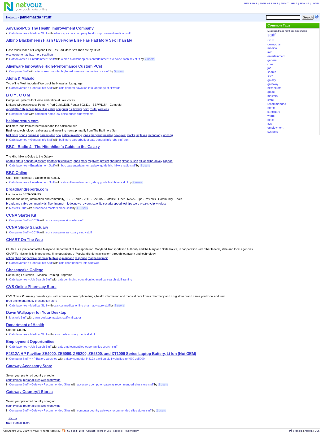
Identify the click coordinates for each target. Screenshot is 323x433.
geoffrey (52, 161)
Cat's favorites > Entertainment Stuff (32, 59)
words (116, 88)
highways (55, 258)
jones (86, 135)
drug (9, 300)
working (168, 135)
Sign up (304, 3)
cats (72, 33)
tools (136, 203)
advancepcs (61, 33)
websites (118, 358)
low (58, 114)
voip (152, 203)
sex (44, 54)
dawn (36, 317)
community (36, 203)
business (33, 135)
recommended (124, 384)
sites (37, 380)
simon (126, 161)
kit (67, 220)
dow (58, 135)
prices (72, 114)
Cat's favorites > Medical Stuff (28, 33)
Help (294, 3)
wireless (103, 109)
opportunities (93, 346)
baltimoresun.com (22, 121)
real (123, 135)
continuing (70, 279)
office (64, 114)
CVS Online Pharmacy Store (31, 287)
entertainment (100, 59)
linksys (77, 109)
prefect (104, 161)
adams (10, 161)
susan (134, 161)
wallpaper (74, 317)
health (92, 33)
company (81, 33)
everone (17, 54)
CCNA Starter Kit (21, 215)
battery (68, 358)
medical (119, 33)
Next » (13, 418)
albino (65, 59)
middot (69, 203)
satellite (97, 203)
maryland (97, 135)
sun (126, 139)
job (94, 279)
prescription (42, 300)
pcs (101, 71)
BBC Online (16, 173)
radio (126, 165)
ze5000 (140, 358)
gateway (109, 384)
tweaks (144, 203)
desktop (46, 317)
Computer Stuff (18, 71)
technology (155, 135)
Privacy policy (131, 430)
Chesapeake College (24, 270)
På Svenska (295, 430)
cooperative (29, 258)
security (108, 203)
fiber (51, 203)
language (100, 88)
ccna (49, 220)
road (91, 258)
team (97, 258)
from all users (18, 422)
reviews (87, 203)
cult (69, 182)
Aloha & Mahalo (20, 78)
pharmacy (28, 300)
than (50, 54)
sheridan (115, 161)
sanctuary (72, 232)
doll (52, 135)
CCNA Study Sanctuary (27, 227)
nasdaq (108, 135)
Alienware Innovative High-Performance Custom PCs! (54, 66)
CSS (317, 430)
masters (53, 208)
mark (84, 161)
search (111, 279)
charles (64, 334)
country (11, 380)
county (74, 334)
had (26, 54)
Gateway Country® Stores (29, 392)
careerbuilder (80, 139)
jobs (114, 139)
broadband (13, 203)
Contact (90, 430)
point (86, 109)
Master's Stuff (17, 208)
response (81, 258)
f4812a (90, 358)
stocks (131, 135)
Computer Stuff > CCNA (24, 220)
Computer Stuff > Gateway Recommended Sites (39, 384)
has (31, 54)
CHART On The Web (24, 240)
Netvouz (11, 17)
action (10, 258)
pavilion (101, 358)
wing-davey (154, 161)
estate (66, 135)
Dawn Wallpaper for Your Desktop (36, 313)
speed (118, 203)
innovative (91, 71)
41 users (82, 208)
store (54, 300)
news (117, 135)
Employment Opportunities (30, 342)
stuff (128, 33)
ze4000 (129, 358)
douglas (35, 161)
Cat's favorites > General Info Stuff (30, 88)
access (30, 109)
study (82, 232)
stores (141, 410)
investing (76, 135)
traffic (104, 258)
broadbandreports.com (27, 189)
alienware (41, 71)
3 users (145, 165)
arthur (19, 161)
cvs (61, 305)
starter (73, 220)
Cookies (117, 430)
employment (72, 346)
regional (28, 380)
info (90, 88)
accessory (83, 384)
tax (138, 135)
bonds (23, 135)
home (51, 114)
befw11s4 (41, 109)
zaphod (168, 161)
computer (54, 71)
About (285, 3)
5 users (119, 71)
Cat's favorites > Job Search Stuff (30, 279)
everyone (116, 59)
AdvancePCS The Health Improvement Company (50, 28)
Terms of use (104, 430)
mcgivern (94, 161)
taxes (143, 135)
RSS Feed (71, 430)
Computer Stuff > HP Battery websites (33, 358)
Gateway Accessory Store (29, 366)
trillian (143, 161)
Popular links (269, 3)
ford (43, 161)
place (62, 208)
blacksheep (77, 59)
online (17, 300)
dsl (71, 109)
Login (315, 3)
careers (45, 135)
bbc (63, 165)
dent (27, 161)
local (19, 380)
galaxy (95, 165)
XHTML (309, 430)
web (97, 263)
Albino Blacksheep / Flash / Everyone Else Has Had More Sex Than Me (69, 40)
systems (88, 114)
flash (126, 59)
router (93, 109)
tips (130, 203)
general (70, 88)
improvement (105, 33)
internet (59, 203)
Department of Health (25, 325)
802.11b (19, 109)
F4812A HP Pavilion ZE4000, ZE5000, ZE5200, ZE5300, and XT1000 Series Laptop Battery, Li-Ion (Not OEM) (101, 354)
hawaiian (81, 88)
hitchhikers (65, 161)
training (127, 279)
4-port (10, 109)
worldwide (54, 380)
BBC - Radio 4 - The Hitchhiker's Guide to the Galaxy (53, 147)
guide (104, 165)
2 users (149, 59)
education (84, 279)
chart (18, 258)
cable (51, 109)
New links (250, 3)
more (38, 54)
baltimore (12, 135)
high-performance (72, 71)
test (124, 203)
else (9, 54)
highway (43, 258)
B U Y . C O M (18, 95)
